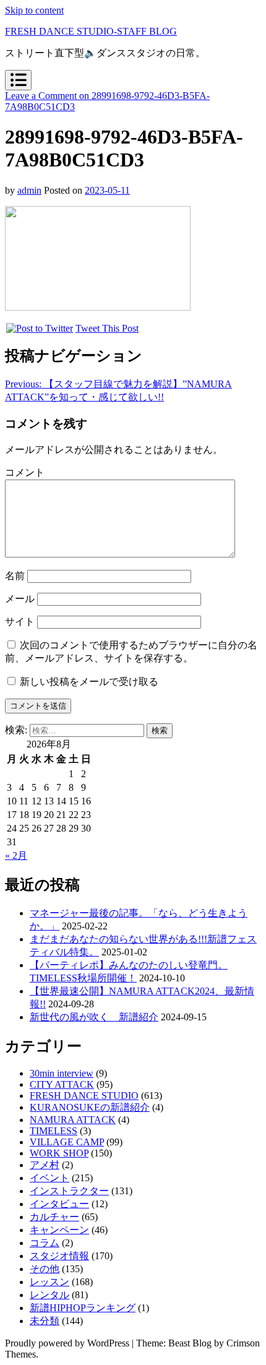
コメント (25, 472)
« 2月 (16, 855)
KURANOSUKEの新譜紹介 (90, 1107)
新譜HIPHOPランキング (82, 1308)
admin (29, 190)
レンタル (49, 1295)
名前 (15, 576)
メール (20, 598)
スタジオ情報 (59, 1256)
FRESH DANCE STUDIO (84, 1095)
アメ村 (44, 1165)
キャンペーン (59, 1230)
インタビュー (59, 1204)
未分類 (44, 1320)
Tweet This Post (107, 328)
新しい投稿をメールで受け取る (89, 681)
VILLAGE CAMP (67, 1142)
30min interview (61, 1073)
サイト (20, 621)
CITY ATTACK (62, 1084)
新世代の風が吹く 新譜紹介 (94, 1017)
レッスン (49, 1282)
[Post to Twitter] (39, 328)
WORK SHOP (59, 1153)
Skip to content (34, 10)
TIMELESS (53, 1131)
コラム (44, 1243)
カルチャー (54, 1217)
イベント (49, 1178)
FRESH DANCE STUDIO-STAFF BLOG (91, 31)
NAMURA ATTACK (73, 1119)
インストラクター (69, 1191)
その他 (44, 1269)
